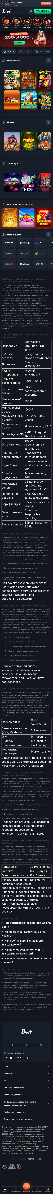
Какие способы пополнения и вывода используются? (22, 951)
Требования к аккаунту (15, 1112)
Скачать (46, 3)
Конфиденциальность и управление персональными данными (21, 1103)
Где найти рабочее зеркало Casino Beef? (26, 924)
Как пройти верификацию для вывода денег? (23, 942)
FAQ (5, 1080)
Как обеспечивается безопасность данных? (26, 960)
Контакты (8, 1073)
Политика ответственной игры (18, 1119)
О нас (6, 1066)
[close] (2, 3)
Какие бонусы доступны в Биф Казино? (23, 933)
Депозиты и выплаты (14, 1088)
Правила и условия (13, 1095)
